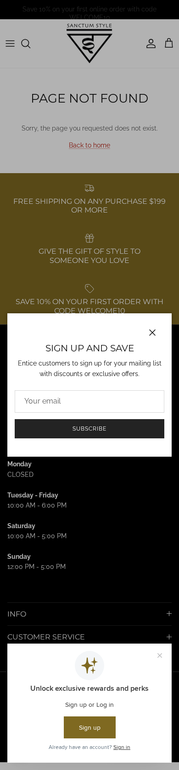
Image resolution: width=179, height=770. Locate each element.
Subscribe (89, 429)
